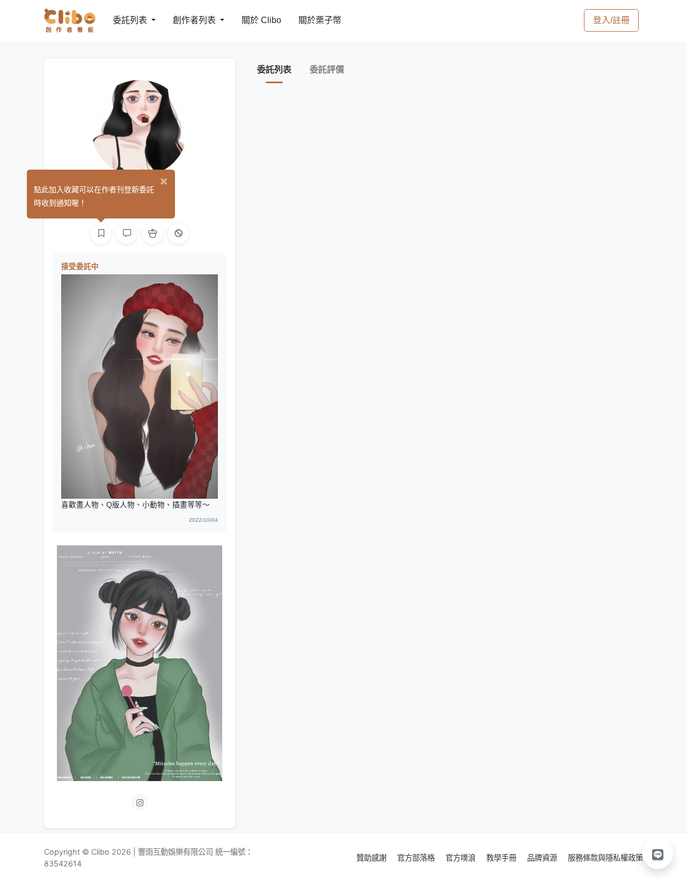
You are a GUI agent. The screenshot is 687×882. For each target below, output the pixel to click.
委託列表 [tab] (274, 69)
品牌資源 (543, 857)
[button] (658, 853)
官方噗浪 (461, 857)
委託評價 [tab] (327, 69)
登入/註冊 (611, 20)
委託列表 (123, 20)
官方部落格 (417, 857)
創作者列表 (186, 20)
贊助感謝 (372, 857)
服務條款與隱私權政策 (605, 857)
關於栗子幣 (309, 20)
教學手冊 (502, 857)
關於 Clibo (251, 20)
